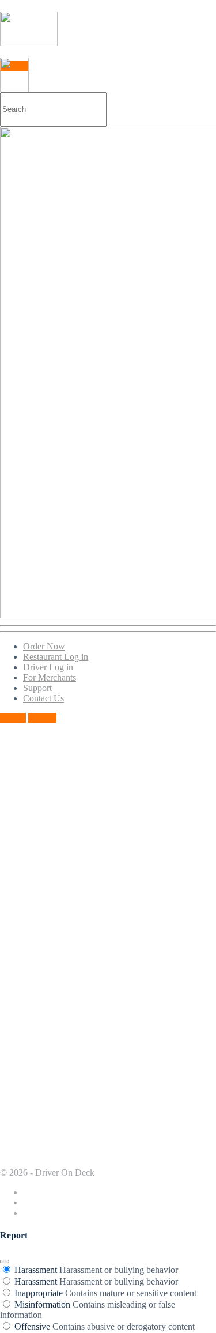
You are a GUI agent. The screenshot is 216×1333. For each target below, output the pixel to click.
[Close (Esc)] (4, 1261)
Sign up (42, 718)
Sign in (13, 718)
